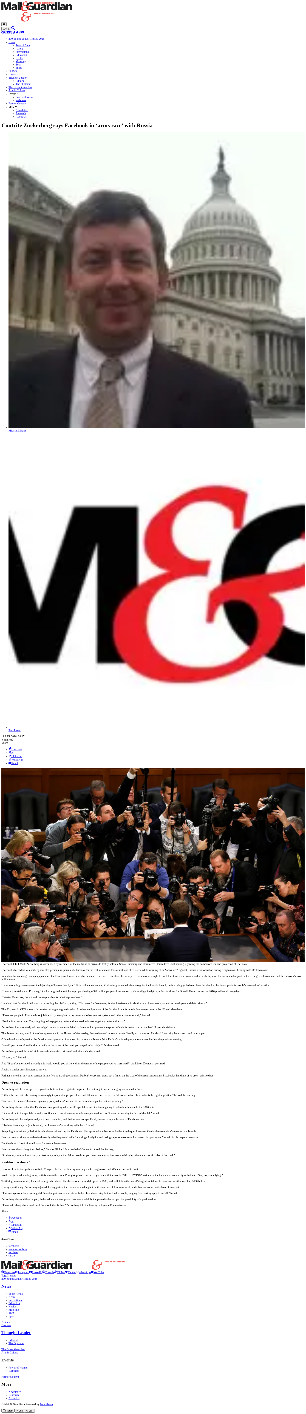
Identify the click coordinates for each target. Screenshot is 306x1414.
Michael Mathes (17, 430)
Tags (4, 1275)
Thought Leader (16, 1332)
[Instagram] (5, 32)
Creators (11, 1275)
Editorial (13, 1340)
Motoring (13, 1309)
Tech (11, 1312)
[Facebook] (2, 32)
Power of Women (18, 1367)
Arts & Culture (9, 1352)
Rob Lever (14, 730)
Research (13, 1394)
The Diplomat (16, 1343)
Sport (11, 1316)
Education (14, 1303)
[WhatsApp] (19, 32)
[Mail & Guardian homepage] (153, 11)
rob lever (13, 1252)
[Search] (13, 28)
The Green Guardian (13, 1349)
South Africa (15, 1293)
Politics (5, 1322)
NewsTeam (46, 1404)
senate (11, 1255)
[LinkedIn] (8, 32)
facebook (13, 1245)
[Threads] (11, 32)
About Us (13, 1398)
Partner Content (10, 1376)
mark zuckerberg (17, 1249)
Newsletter (14, 1391)
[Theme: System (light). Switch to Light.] (6, 29)
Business (6, 1325)
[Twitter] (17, 32)
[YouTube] (22, 32)
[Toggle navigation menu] (4, 24)
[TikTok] (14, 32)
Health (12, 1306)
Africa (12, 1296)
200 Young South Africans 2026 (19, 1278)
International (15, 1300)
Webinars (13, 1370)
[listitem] (8, 1272)
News (6, 1286)
